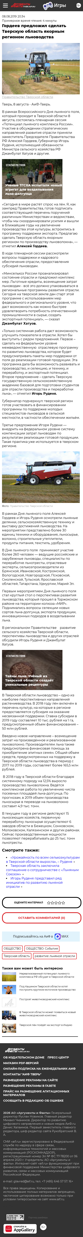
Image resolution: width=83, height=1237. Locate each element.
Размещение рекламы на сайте (30, 1080)
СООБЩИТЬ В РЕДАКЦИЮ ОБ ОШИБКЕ (33, 1100)
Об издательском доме (23, 1057)
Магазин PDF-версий (21, 1063)
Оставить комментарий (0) (41, 918)
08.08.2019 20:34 (13, 16)
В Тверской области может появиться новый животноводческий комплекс (47, 1014)
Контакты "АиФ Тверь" (22, 1074)
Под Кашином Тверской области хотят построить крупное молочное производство (47, 988)
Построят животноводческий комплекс (44, 999)
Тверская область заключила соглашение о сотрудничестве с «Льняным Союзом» (42, 870)
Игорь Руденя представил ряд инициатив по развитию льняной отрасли (34, 882)
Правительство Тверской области (27, 97)
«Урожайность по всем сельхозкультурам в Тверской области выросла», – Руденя (43, 860)
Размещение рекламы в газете (29, 1086)
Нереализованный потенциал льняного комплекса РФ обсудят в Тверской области (46, 975)
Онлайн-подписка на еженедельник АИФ (39, 1069)
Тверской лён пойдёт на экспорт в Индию (45, 1025)
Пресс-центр (58, 1057)
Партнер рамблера (38, 1217)
